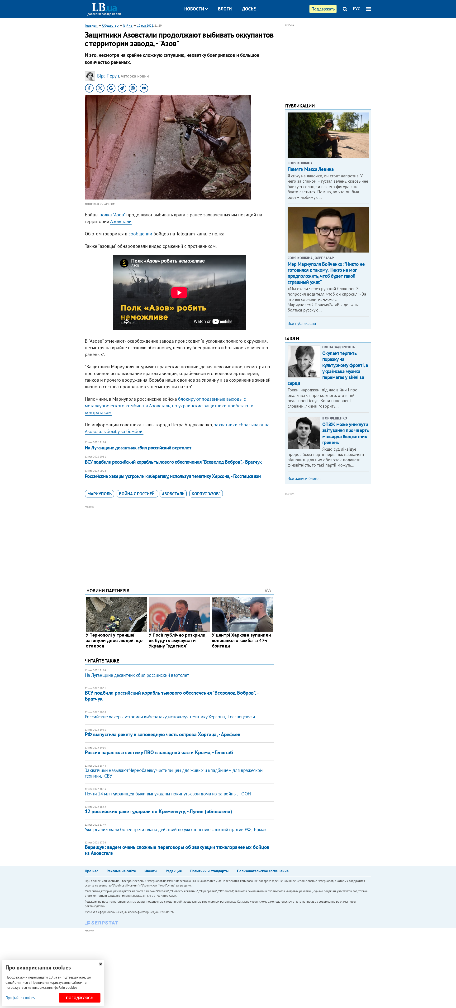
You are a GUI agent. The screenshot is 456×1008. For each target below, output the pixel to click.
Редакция (174, 870)
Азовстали (121, 221)
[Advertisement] (179, 543)
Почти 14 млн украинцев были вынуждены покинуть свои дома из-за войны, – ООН (168, 794)
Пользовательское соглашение (263, 870)
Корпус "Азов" (206, 494)
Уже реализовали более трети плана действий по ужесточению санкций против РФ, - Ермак (175, 829)
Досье (249, 9)
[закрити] (100, 964)
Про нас (91, 870)
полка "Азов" (112, 215)
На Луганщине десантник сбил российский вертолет (138, 447)
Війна (128, 25)
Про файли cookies (20, 997)
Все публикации (302, 323)
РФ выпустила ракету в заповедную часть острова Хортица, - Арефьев (162, 734)
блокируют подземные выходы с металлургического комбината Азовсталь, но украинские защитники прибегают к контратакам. (169, 405)
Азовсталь (173, 494)
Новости (194, 9)
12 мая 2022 (145, 26)
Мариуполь (99, 494)
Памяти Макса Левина (310, 169)
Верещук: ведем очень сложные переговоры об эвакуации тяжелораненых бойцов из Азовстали (177, 850)
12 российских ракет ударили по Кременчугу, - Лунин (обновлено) (158, 811)
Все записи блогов (304, 478)
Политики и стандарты (209, 870)
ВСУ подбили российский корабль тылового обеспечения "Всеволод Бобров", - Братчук (173, 462)
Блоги (225, 9)
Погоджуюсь (79, 998)
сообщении (140, 234)
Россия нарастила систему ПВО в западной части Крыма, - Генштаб (159, 752)
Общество (110, 25)
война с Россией (137, 494)
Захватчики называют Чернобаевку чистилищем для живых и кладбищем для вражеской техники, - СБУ (174, 773)
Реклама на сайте (121, 870)
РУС (356, 8)
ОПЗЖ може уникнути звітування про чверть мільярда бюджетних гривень (345, 433)
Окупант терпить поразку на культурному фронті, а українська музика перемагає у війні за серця (328, 368)
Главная (91, 25)
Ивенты (150, 870)
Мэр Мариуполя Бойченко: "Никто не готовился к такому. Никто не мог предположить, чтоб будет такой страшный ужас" (326, 273)
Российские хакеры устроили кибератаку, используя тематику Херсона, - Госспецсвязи (173, 476)
